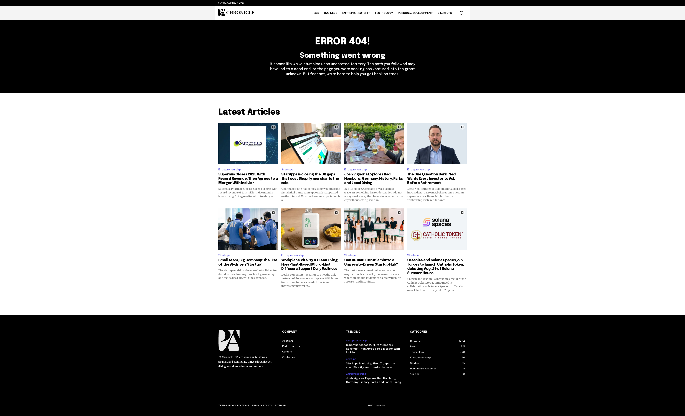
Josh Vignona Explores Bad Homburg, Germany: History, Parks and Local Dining (373, 179)
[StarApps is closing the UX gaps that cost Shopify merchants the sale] (311, 143)
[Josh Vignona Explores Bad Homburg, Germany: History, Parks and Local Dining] (374, 143)
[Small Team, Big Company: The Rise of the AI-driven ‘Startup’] (248, 229)
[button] (461, 13)
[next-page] (464, 298)
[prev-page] (220, 298)
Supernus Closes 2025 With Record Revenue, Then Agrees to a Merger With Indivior (248, 179)
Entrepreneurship (229, 169)
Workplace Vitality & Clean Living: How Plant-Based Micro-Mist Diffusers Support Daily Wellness (309, 264)
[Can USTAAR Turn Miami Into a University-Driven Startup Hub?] (374, 229)
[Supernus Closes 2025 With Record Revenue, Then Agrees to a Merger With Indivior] (248, 143)
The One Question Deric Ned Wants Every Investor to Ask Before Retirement (431, 179)
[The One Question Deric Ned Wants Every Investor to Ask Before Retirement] (437, 143)
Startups (287, 169)
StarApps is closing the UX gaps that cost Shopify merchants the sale (310, 179)
